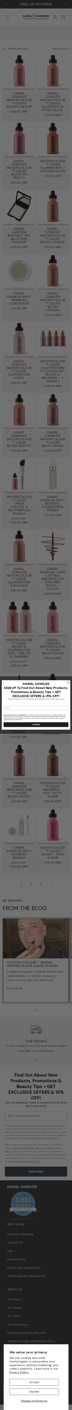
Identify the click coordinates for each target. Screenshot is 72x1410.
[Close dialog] (68, 682)
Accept (34, 1382)
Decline (34, 1392)
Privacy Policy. (19, 1372)
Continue (36, 725)
